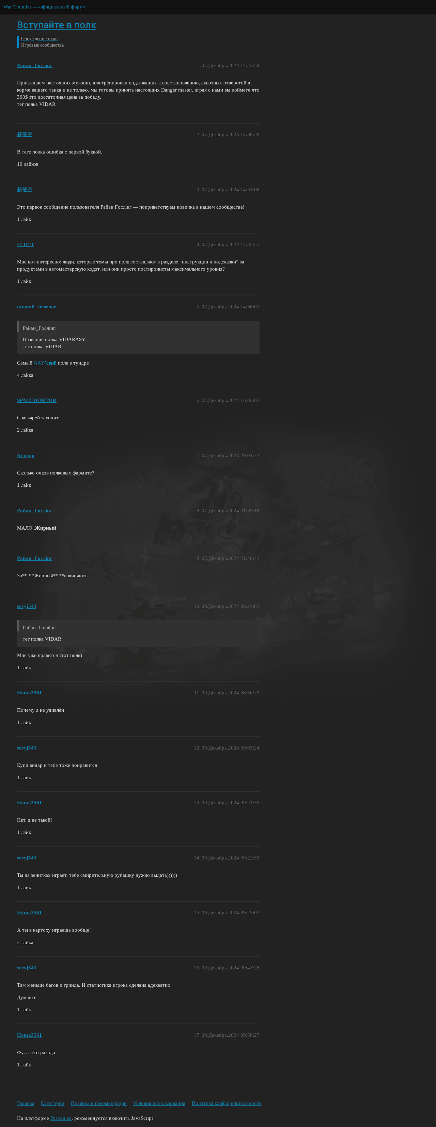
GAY (39, 363)
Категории (52, 1103)
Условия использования (159, 1103)
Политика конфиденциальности (227, 1103)
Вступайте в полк (56, 25)
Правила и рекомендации (99, 1103)
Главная (25, 1103)
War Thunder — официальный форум (44, 7)
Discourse (61, 1118)
